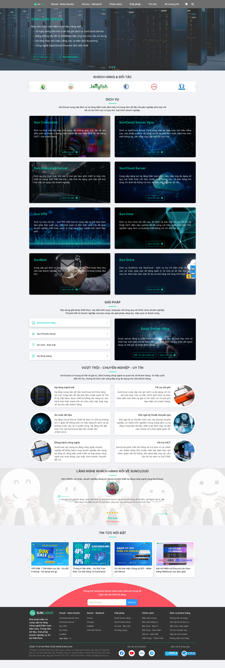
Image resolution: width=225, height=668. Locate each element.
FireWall (90, 626)
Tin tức (152, 4)
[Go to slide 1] (110, 67)
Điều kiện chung (149, 618)
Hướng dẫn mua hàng (179, 638)
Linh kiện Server (94, 630)
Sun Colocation (46, 122)
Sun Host (126, 214)
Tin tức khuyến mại (178, 630)
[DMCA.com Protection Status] (171, 653)
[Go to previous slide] (29, 86)
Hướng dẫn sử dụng (179, 618)
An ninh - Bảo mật (122, 626)
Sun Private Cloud (122, 622)
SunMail (40, 260)
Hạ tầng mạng (120, 630)
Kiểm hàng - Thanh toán (153, 638)
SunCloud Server (132, 168)
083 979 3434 (70, 57)
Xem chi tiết (68, 152)
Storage (90, 622)
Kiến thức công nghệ (179, 626)
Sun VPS (40, 214)
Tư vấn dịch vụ (44, 57)
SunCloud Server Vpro (136, 122)
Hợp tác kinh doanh (178, 634)
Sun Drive (126, 260)
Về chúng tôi (172, 4)
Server (90, 618)
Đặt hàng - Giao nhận (151, 630)
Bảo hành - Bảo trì (150, 626)
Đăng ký (132, 602)
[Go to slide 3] (114, 67)
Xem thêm (63, 638)
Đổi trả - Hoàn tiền (150, 634)
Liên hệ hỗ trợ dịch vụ (179, 622)
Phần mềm (116, 4)
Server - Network (92, 4)
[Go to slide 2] (112, 67)
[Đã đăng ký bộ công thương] (189, 653)
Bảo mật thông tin (150, 622)
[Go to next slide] (196, 86)
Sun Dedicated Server (51, 168)
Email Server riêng (122, 618)
